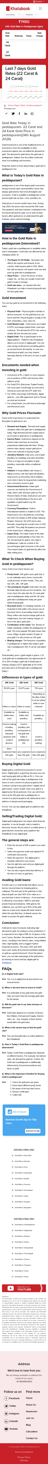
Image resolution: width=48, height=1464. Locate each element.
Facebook (14, 1398)
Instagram (14, 1413)
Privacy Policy (24, 1457)
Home (29, 1398)
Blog (28, 1424)
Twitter (12, 1405)
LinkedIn (13, 1421)
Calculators (31, 1431)
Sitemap (24, 1460)
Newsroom (31, 1411)
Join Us (30, 1418)
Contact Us (31, 1438)
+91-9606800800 (24, 1381)
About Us (31, 1404)
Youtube (13, 1428)
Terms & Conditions (24, 1452)
